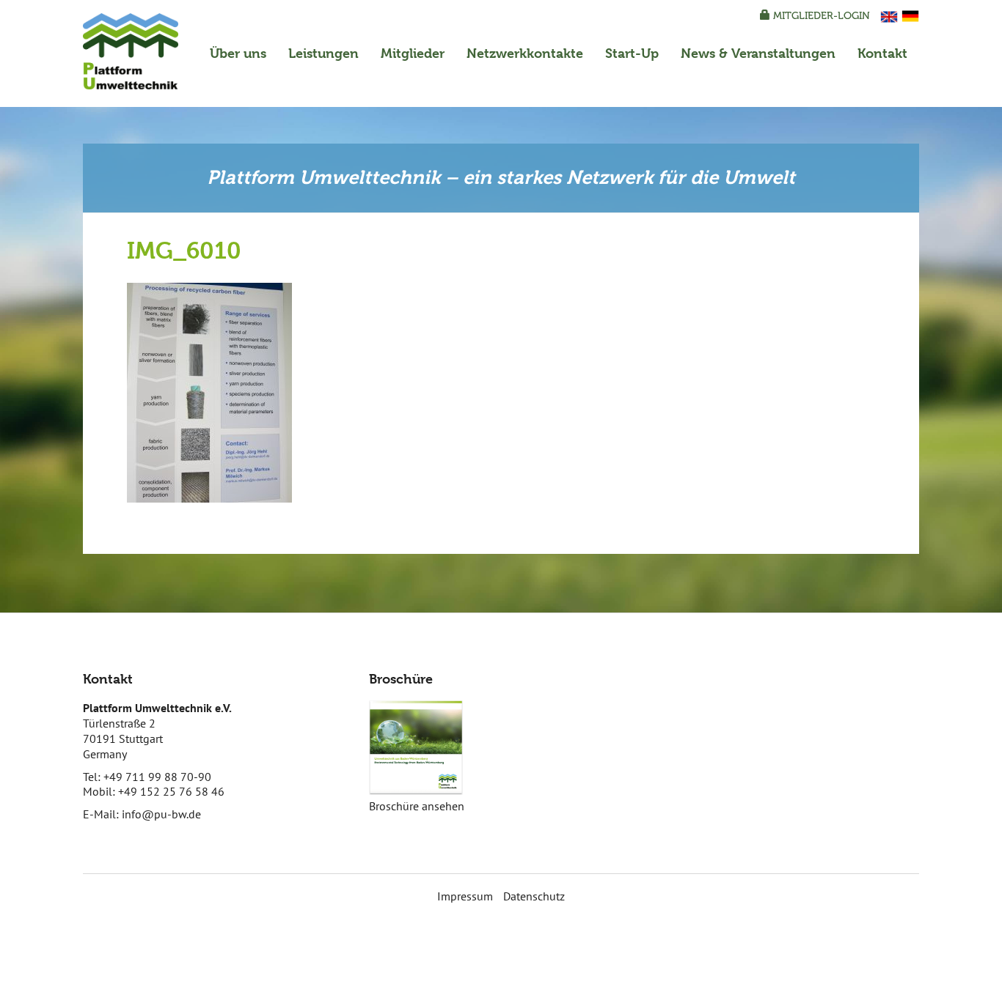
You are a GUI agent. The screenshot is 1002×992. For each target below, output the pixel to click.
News (758, 53)
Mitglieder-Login (820, 16)
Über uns (238, 53)
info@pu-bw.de (161, 814)
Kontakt (882, 53)
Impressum (465, 896)
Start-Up (632, 53)
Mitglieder (413, 53)
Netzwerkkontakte (525, 53)
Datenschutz (534, 896)
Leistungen (323, 53)
